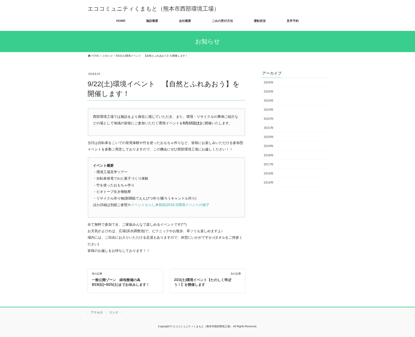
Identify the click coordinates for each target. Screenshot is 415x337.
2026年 (269, 82)
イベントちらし (143, 205)
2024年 (269, 100)
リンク (113, 312)
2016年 (269, 173)
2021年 (269, 127)
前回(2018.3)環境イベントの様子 (184, 205)
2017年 (269, 164)
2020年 (269, 137)
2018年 (269, 155)
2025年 (269, 91)
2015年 (269, 182)
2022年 (269, 118)
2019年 (269, 146)
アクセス (97, 312)
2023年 (269, 109)
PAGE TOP (401, 323)
